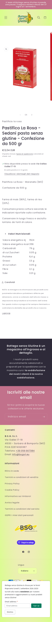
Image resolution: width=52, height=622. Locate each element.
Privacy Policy (12, 483)
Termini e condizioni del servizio (22, 508)
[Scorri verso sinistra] (20, 114)
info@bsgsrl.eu (20, 454)
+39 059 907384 (25, 450)
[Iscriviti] (44, 416)
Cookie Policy (12, 489)
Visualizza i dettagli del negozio (21, 173)
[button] (6, 17)
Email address (11, 601)
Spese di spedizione (24, 154)
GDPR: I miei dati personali (19, 515)
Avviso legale (12, 502)
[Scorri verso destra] (31, 114)
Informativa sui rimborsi (18, 496)
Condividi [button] (10, 282)
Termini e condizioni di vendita (21, 477)
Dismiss (10, 612)
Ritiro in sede (12, 470)
